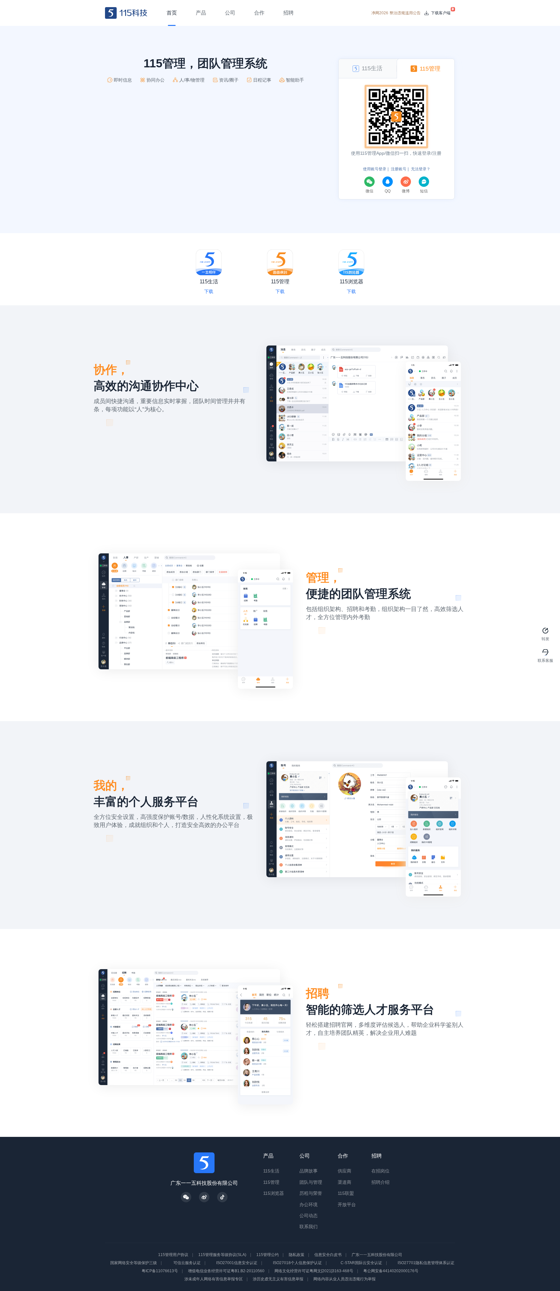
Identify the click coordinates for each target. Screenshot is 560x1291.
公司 (304, 1156)
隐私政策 (296, 1254)
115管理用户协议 (173, 1254)
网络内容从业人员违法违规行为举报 (344, 1279)
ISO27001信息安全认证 (236, 1263)
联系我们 (308, 1226)
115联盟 (346, 1193)
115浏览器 (273, 1193)
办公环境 (308, 1204)
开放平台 (347, 1204)
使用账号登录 (374, 169)
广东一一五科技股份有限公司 (377, 1254)
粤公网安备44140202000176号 (390, 1271)
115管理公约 (267, 1254)
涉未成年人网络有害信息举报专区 (213, 1279)
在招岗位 (380, 1170)
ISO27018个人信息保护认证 (297, 1263)
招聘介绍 (380, 1182)
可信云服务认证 (187, 1263)
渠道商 (344, 1182)
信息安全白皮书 (328, 1254)
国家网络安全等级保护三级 (133, 1263)
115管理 (271, 1182)
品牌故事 (308, 1170)
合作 (343, 1156)
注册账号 (398, 169)
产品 (268, 1156)
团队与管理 (310, 1182)
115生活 (271, 1170)
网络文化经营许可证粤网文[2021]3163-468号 (313, 1271)
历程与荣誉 (310, 1193)
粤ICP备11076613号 (160, 1271)
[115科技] (126, 13)
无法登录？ (420, 169)
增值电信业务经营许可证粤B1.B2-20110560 (226, 1271)
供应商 (344, 1170)
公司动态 (308, 1215)
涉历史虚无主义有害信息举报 (278, 1279)
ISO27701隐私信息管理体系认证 (426, 1263)
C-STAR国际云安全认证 (361, 1263)
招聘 (376, 1156)
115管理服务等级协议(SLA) (222, 1254)
